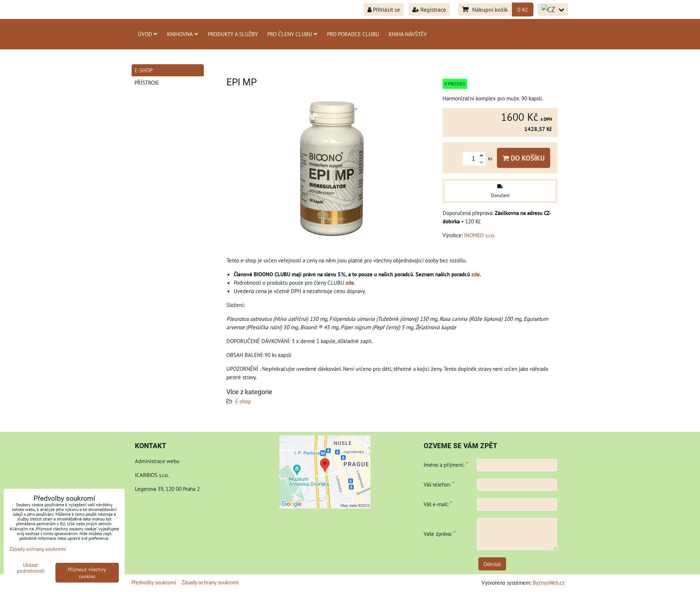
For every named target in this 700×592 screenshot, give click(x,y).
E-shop (243, 401)
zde (475, 274)
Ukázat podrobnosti (30, 568)
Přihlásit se (386, 9)
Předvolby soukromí (153, 582)
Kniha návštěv (408, 34)
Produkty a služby (233, 34)
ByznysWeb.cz (549, 582)
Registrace (432, 9)
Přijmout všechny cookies (87, 573)
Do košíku (527, 157)
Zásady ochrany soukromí (210, 582)
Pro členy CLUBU (289, 34)
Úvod (145, 34)
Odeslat (492, 564)
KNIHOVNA (180, 34)
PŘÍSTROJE (147, 82)
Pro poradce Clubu (353, 34)
